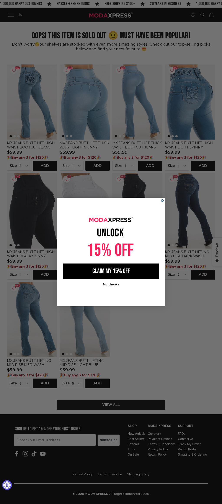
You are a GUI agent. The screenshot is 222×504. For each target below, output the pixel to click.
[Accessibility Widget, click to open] (7, 485)
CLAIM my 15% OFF (111, 271)
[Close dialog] (162, 200)
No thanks (111, 284)
